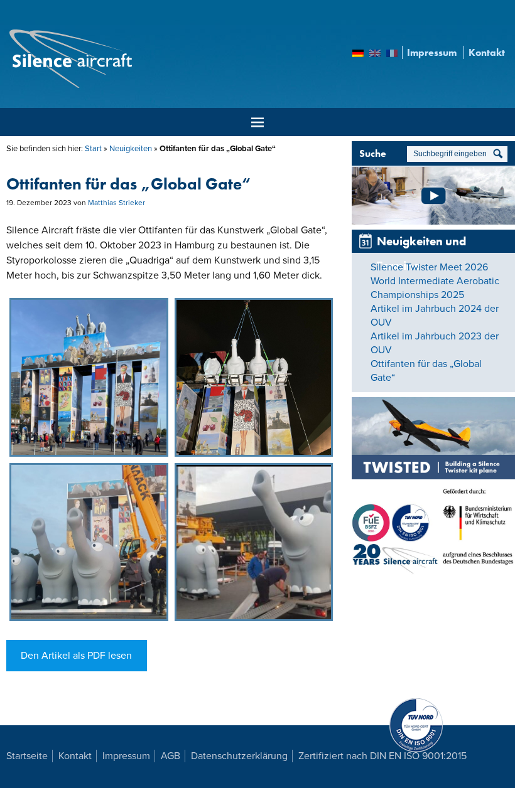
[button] (88, 377)
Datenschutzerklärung (239, 756)
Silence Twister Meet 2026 (429, 267)
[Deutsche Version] (358, 54)
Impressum (432, 52)
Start (93, 149)
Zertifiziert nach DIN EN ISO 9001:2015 (382, 756)
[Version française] (392, 54)
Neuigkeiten (130, 149)
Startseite (27, 756)
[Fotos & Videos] (433, 219)
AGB (170, 756)
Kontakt (487, 52)
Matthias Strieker (116, 202)
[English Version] (375, 54)
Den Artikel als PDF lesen (76, 655)
